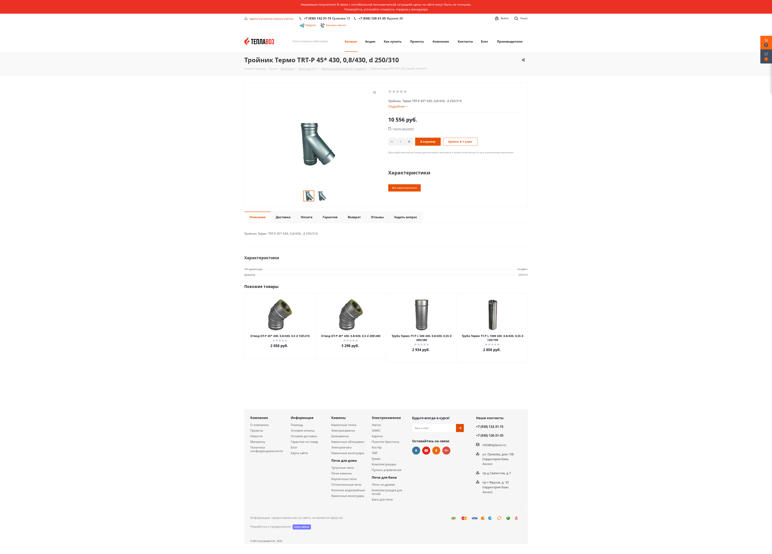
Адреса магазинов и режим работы (271, 18)
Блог (294, 447)
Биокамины (340, 436)
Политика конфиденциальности (266, 449)
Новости (256, 436)
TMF (375, 453)
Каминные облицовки (347, 442)
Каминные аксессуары (347, 453)
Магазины (257, 442)
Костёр (377, 447)
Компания (259, 418)
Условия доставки (304, 436)
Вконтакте (416, 450)
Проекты (256, 430)
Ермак (376, 459)
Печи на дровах (383, 484)
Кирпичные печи (344, 479)
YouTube (426, 450)
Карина (377, 436)
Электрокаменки (386, 418)
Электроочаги (341, 447)
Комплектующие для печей (387, 492)
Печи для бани (384, 477)
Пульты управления (386, 470)
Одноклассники (436, 450)
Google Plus (446, 450)
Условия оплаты (303, 430)
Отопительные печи (346, 484)
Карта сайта (299, 453)
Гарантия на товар (304, 442)
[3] (398, 91)
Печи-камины (341, 473)
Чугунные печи (342, 468)
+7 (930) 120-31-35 (372, 18)
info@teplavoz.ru (494, 445)
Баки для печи (382, 499)
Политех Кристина (385, 442)
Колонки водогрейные (348, 490)
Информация (302, 418)
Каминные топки (343, 425)
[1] (390, 91)
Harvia (376, 425)
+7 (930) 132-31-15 (317, 18)
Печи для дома (344, 460)
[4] (401, 91)
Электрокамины (343, 430)
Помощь (297, 425)
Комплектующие (384, 464)
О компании (259, 425)
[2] (394, 91)
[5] (405, 91)
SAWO (376, 430)
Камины (338, 418)
